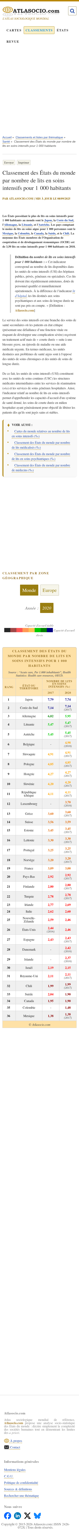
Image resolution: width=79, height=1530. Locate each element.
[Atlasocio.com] (36, 11)
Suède (52, 233)
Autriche (43, 224)
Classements (39, 30)
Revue (12, 41)
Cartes (13, 30)
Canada (39, 233)
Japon (48, 220)
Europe (50, 590)
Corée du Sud (65, 220)
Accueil (7, 137)
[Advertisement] (39, 92)
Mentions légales (15, 1469)
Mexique (7, 233)
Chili (66, 233)
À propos (15, 1440)
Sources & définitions (18, 1489)
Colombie (24, 233)
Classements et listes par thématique (39, 137)
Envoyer (9, 162)
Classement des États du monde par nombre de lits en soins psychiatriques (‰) (41, 456)
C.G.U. (8, 1476)
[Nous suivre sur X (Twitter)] (28, 1515)
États (62, 30)
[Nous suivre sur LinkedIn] (18, 1515)
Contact (14, 1447)
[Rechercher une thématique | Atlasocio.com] (72, 11)
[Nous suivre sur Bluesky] (37, 1515)
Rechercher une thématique (21, 1495)
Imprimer (23, 162)
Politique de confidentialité (21, 1482)
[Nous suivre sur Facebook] (8, 1515)
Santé (6, 141)
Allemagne (10, 224)
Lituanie (27, 224)
